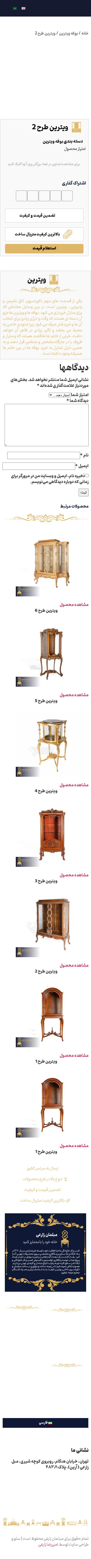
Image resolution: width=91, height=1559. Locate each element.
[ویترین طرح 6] (52, 599)
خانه (85, 33)
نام (84, 455)
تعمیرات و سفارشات (24, 1395)
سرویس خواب (24, 1337)
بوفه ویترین (68, 33)
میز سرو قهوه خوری (23, 1362)
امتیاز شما (80, 395)
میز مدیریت (24, 1378)
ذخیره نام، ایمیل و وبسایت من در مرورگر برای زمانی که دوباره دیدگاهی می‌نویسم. (50, 479)
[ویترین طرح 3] (52, 869)
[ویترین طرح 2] (52, 960)
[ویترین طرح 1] (52, 1050)
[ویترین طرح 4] (52, 779)
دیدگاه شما (77, 401)
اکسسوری (24, 1387)
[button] (67, 195)
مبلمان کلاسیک (24, 1321)
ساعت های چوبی (24, 1370)
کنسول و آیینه (24, 1345)
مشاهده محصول (74, 605)
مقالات (67, 1337)
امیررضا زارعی (48, 1544)
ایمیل (82, 466)
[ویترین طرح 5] (52, 689)
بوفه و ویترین (24, 1354)
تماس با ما (67, 1329)
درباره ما (67, 1322)
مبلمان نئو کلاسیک (24, 1329)
